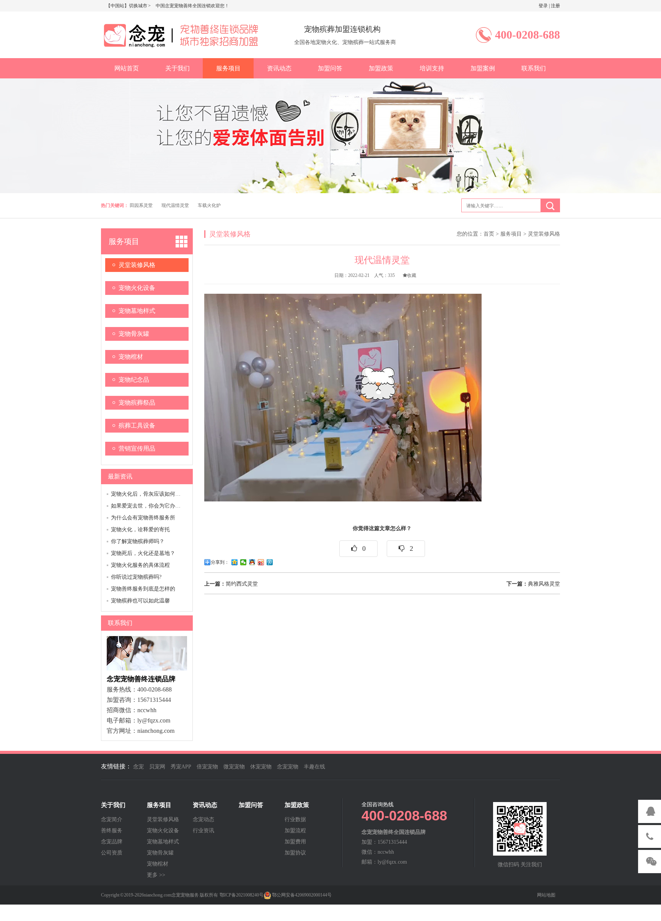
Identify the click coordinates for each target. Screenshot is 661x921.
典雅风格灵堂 (533, 584)
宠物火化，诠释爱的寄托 (140, 529)
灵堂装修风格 (137, 265)
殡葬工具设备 (137, 425)
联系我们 (533, 68)
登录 (543, 5)
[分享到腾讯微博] (270, 562)
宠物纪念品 (134, 379)
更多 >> (156, 875)
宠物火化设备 (137, 288)
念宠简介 (111, 819)
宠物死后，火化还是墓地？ (143, 553)
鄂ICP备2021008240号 (242, 895)
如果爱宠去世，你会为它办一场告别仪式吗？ (164, 506)
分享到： (220, 562)
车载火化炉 (209, 205)
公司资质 (111, 853)
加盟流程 (295, 830)
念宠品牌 (111, 842)
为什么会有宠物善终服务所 (143, 518)
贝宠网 (157, 767)
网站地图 (546, 895)
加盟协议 (295, 853)
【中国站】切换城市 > (128, 5)
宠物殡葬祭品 (137, 402)
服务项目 (228, 68)
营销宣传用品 (137, 448)
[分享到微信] (243, 562)
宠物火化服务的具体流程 (140, 565)
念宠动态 (203, 819)
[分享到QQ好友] (252, 562)
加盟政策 (381, 68)
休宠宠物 (261, 767)
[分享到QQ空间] (234, 562)
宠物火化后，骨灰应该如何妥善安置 (154, 494)
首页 (489, 234)
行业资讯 (203, 830)
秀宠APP (181, 767)
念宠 (138, 767)
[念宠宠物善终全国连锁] (179, 34)
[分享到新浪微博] (261, 562)
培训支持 (432, 68)
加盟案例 (483, 68)
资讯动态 (279, 68)
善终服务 (111, 830)
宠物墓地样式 (137, 311)
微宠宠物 (234, 767)
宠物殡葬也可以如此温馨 (140, 601)
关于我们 (177, 68)
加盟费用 (295, 842)
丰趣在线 (314, 767)
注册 (555, 5)
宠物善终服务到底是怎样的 (143, 589)
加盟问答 (330, 68)
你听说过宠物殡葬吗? (136, 577)
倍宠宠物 (207, 767)
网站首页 (126, 68)
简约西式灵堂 (231, 584)
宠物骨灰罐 (134, 333)
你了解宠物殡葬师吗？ (137, 541)
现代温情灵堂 (175, 205)
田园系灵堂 (141, 205)
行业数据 (295, 819)
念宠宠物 (287, 767)
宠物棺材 (131, 356)
